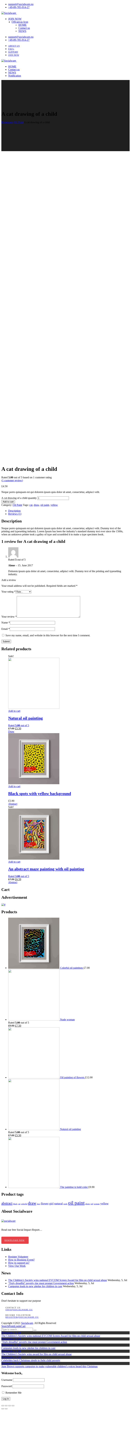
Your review (9, 616)
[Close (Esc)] (2, 1405)
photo (87, 1204)
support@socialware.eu (20, 4)
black (15, 1204)
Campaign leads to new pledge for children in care (35, 1286)
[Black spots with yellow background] (33, 783)
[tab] (69, 510)
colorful (24, 1204)
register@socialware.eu (22, 1317)
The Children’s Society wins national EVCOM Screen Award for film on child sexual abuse (57, 1280)
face (38, 1204)
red (92, 1204)
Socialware (27, 1323)
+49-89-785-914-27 (19, 7)
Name (5, 622)
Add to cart (8, 501)
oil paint (44, 505)
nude (65, 1204)
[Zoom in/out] (13, 1405)
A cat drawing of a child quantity (19, 498)
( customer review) (12, 480)
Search (5, 1326)
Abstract (12, 803)
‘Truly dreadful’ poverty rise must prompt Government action (41, 1283)
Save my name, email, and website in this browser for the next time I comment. (47, 635)
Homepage (7, 122)
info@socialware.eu (19, 1310)
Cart (23, 1326)
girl (51, 1203)
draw (36, 505)
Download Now (14, 1240)
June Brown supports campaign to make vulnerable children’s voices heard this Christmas (49, 1366)
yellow (54, 505)
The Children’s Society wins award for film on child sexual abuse (36, 1354)
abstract (6, 1203)
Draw (11, 731)
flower (45, 1203)
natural (58, 1203)
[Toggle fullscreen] (9, 1405)
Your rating (8, 591)
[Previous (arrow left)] (2, 1408)
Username (6, 1379)
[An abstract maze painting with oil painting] (33, 858)
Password (6, 1386)
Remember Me (13, 1392)
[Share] (6, 1405)
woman (97, 1204)
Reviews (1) (14, 513)
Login (17, 1326)
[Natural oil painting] (33, 707)
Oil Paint (18, 122)
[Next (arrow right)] (6, 1408)
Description (14, 510)
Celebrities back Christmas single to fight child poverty (30, 1360)
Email (5, 628)
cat (30, 505)
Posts (11, 1326)
